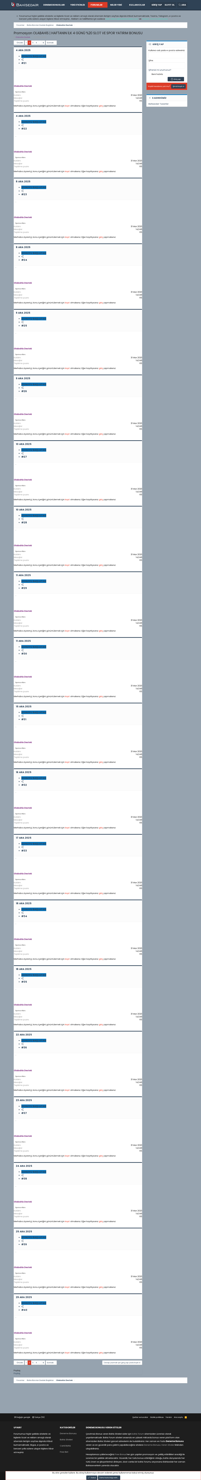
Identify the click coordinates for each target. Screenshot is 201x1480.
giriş (101, 105)
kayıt (67, 105)
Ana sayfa (178, 1417)
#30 (24, 653)
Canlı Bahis (65, 1445)
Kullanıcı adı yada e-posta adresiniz (166, 50)
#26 (24, 391)
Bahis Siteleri (66, 1439)
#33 (24, 850)
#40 (24, 1310)
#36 (24, 1047)
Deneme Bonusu (68, 1433)
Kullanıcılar (137, 4)
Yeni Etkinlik (77, 4)
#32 (24, 785)
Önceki (20, 42)
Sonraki (50, 42)
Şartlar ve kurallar (140, 1417)
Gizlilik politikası (157, 1417)
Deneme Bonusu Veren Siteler (159, 1444)
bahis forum (138, 1433)
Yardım (169, 1417)
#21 (23, 63)
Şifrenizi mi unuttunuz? (159, 69)
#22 (24, 128)
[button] (105, 5)
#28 (24, 522)
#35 (24, 981)
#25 (24, 325)
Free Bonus (120, 1454)
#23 (24, 194)
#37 (24, 1113)
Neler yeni (116, 4)
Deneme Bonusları (54, 4)
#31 (23, 719)
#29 (24, 588)
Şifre (150, 60)
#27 (24, 456)
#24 (24, 260)
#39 (24, 1244)
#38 (24, 1178)
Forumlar (97, 4)
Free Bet (64, 1451)
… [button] (39, 42)
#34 (24, 916)
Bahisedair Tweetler (158, 103)
